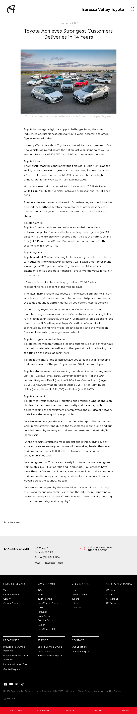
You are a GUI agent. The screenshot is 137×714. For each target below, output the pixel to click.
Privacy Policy (84, 690)
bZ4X (40, 594)
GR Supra (111, 603)
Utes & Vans (80, 583)
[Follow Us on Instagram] (17, 684)
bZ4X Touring (45, 598)
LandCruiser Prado (48, 603)
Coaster (76, 607)
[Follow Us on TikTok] (22, 684)
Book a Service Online (50, 646)
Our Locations (80, 646)
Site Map (69, 690)
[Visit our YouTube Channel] (11, 684)
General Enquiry (81, 651)
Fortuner (42, 611)
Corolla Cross (45, 620)
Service (43, 640)
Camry (7, 598)
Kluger (41, 624)
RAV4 (40, 590)
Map (37, 562)
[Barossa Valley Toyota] (10, 9)
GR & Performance (119, 583)
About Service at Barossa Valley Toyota (50, 653)
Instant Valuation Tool (15, 664)
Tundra (75, 598)
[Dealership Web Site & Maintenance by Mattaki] (9, 698)
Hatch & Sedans (14, 583)
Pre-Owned (11, 640)
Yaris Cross (44, 616)
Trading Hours (54, 562)
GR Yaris (110, 590)
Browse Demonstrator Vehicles (15, 657)
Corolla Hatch (11, 594)
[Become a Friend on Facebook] (5, 684)
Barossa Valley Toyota (103, 9)
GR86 (109, 594)
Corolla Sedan (11, 603)
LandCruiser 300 (46, 629)
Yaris (6, 590)
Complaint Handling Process (107, 690)
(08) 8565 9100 (51, 557)
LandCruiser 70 (80, 594)
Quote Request (12, 669)
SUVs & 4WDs (47, 583)
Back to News (12, 522)
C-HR (40, 607)
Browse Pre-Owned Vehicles (14, 648)
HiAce (75, 603)
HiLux (75, 590)
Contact (78, 640)
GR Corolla (112, 598)
